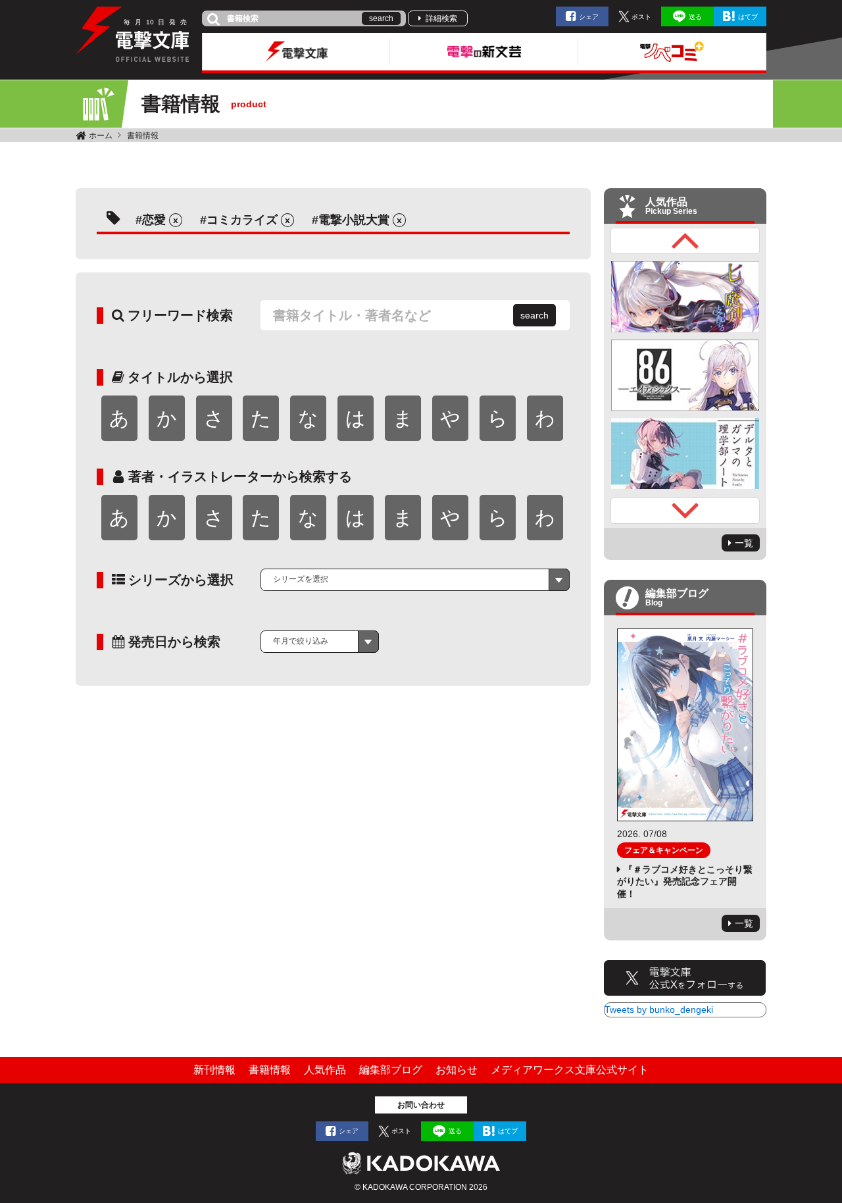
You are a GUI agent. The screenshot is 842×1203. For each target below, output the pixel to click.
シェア (589, 16)
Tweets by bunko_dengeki (659, 1009)
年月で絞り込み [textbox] (300, 641)
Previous (685, 241)
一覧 (744, 543)
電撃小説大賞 (353, 219)
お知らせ (456, 1069)
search (381, 18)
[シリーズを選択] (415, 580)
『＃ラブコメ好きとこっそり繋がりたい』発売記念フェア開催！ (685, 881)
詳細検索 (441, 18)
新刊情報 (214, 1069)
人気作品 (325, 1069)
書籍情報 (143, 135)
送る (695, 16)
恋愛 (154, 219)
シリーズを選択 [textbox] (300, 579)
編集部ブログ (390, 1069)
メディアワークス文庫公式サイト (570, 1069)
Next (685, 511)
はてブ (748, 16)
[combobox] (415, 580)
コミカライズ (242, 219)
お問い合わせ (421, 1105)
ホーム (100, 135)
